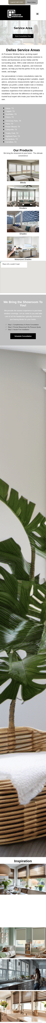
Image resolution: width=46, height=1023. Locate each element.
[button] (37, 13)
